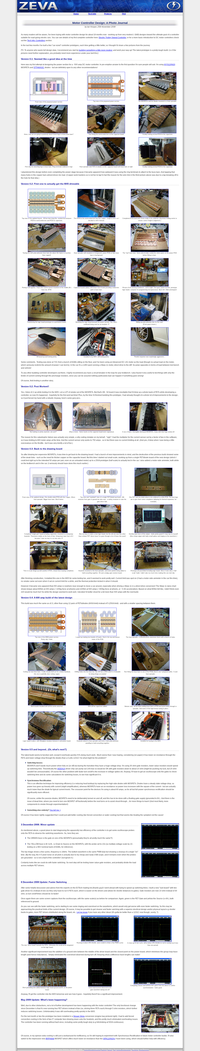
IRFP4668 (50, 1039)
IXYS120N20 (169, 64)
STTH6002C (39, 67)
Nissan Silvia (79, 1016)
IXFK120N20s (109, 1039)
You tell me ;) (55, 810)
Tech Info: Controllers (36, 40)
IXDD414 (61, 769)
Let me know (82, 912)
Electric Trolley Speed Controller (112, 37)
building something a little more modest (95, 50)
